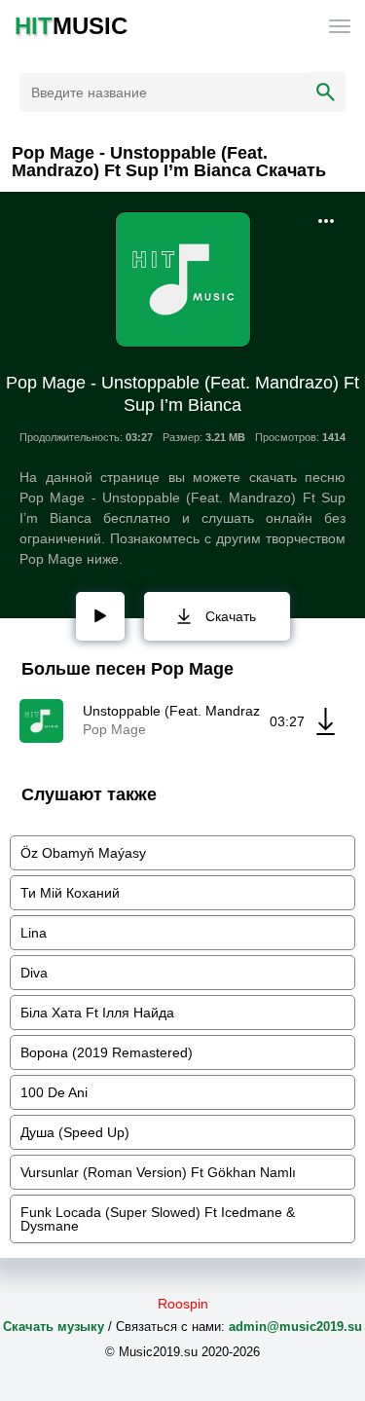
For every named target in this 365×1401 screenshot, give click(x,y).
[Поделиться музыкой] (326, 221)
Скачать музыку (53, 1326)
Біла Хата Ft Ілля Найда (97, 1012)
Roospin (183, 1303)
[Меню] (339, 26)
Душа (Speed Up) (74, 1132)
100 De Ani (54, 1092)
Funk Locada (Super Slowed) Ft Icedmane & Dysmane (157, 1219)
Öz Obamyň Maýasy (83, 853)
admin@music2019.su (295, 1326)
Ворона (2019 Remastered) (106, 1052)
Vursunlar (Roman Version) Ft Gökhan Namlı (158, 1172)
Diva (34, 972)
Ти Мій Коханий (70, 893)
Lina (33, 932)
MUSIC (71, 26)
